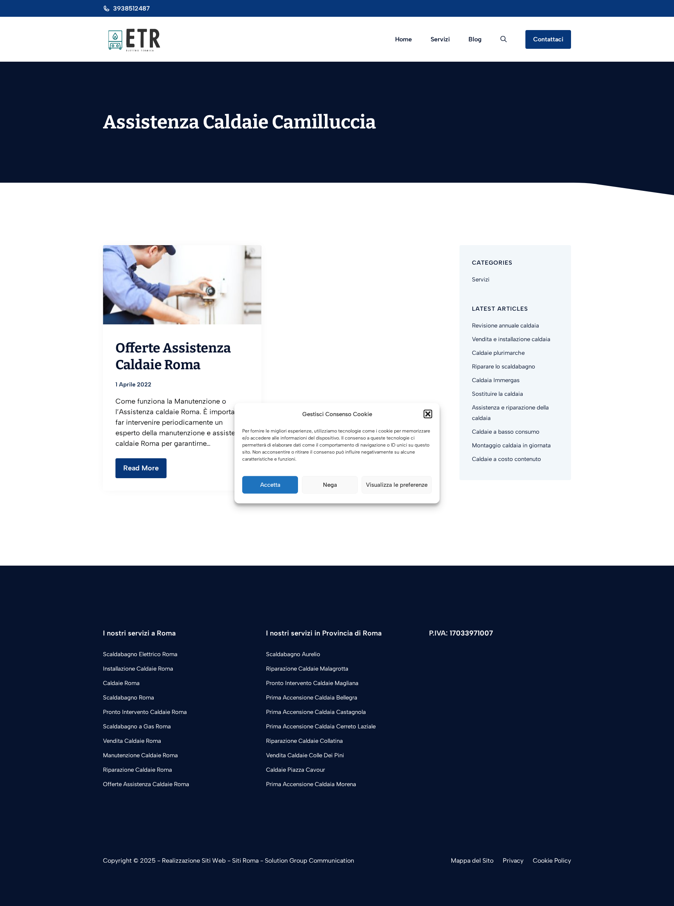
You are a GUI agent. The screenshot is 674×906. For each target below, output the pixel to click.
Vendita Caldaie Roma (132, 740)
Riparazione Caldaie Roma (137, 769)
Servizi (440, 39)
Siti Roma (245, 860)
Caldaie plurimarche (498, 352)
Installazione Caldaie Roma (138, 668)
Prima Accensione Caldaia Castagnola (316, 712)
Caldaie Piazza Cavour (295, 769)
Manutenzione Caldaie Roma (140, 755)
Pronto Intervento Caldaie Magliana (312, 683)
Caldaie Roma (121, 683)
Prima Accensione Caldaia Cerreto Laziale (321, 726)
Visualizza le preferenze (396, 484)
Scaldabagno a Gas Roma (137, 726)
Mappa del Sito (472, 860)
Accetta (270, 484)
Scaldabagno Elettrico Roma (140, 654)
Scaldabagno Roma (128, 697)
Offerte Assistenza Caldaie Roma (173, 356)
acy (518, 860)
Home (403, 39)
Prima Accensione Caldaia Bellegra (311, 697)
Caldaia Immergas (496, 380)
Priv (508, 860)
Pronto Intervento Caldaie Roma (145, 712)
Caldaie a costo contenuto (506, 459)
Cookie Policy (552, 860)
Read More (141, 468)
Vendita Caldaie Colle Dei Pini (305, 755)
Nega (330, 484)
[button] (428, 414)
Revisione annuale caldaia (505, 325)
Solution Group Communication (309, 860)
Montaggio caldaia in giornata (511, 445)
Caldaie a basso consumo (505, 431)
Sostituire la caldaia (497, 393)
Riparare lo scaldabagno (503, 366)
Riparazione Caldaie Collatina (304, 740)
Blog (475, 39)
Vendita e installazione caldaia (511, 339)
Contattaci (548, 39)
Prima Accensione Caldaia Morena (311, 784)
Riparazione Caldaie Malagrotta (307, 668)
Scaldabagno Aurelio (293, 654)
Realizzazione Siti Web (194, 860)
